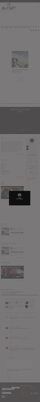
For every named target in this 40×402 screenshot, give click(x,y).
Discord (21, 198)
